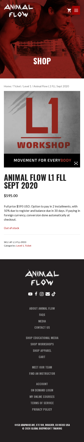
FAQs (42, 314)
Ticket (17, 86)
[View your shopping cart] (69, 10)
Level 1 (27, 86)
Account (42, 384)
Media (42, 321)
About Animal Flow (42, 308)
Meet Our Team (42, 367)
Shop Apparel (42, 350)
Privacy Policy (42, 409)
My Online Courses (42, 396)
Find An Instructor (42, 373)
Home (7, 86)
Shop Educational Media (42, 338)
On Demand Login (42, 390)
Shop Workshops (42, 344)
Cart (42, 357)
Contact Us (42, 327)
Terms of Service (42, 403)
